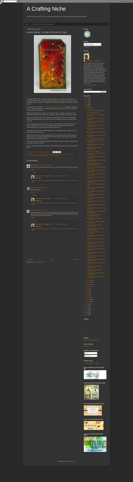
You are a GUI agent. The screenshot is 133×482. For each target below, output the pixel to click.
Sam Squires (87, 346)
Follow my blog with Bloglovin (91, 340)
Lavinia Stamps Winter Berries (42, 155)
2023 (86, 104)
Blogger (73, 461)
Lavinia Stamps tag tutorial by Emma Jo (53, 107)
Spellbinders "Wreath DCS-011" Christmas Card (94, 148)
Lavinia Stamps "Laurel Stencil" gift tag (95, 138)
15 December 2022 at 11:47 (61, 176)
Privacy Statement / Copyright (92, 363)
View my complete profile (90, 85)
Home (27, 24)
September (89, 284)
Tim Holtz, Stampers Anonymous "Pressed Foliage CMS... (94, 164)
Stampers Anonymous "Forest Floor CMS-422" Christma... (95, 229)
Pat (32, 210)
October (89, 282)
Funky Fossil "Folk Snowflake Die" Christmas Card (94, 270)
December (89, 108)
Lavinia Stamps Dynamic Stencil (64, 154)
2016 (86, 314)
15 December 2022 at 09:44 (45, 165)
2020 (86, 306)
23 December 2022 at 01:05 (40, 210)
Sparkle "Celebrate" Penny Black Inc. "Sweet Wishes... (95, 188)
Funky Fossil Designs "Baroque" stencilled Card (94, 219)
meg (32, 187)
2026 (86, 98)
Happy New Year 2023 (92, 112)
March (88, 297)
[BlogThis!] (55, 152)
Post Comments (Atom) (39, 262)
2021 (86, 304)
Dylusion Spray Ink (35, 154)
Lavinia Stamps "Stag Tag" (92, 151)
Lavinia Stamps (52, 154)
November (89, 280)
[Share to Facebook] (58, 152)
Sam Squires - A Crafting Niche (43, 176)
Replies (34, 172)
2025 (86, 100)
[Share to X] (57, 152)
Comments (88, 356)
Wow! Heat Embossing (54, 155)
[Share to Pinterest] (60, 152)
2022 (86, 107)
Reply (32, 169)
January (89, 301)
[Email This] (53, 152)
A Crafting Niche (46, 9)
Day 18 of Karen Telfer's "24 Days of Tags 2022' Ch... (95, 122)
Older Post (75, 259)
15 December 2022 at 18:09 (61, 198)
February (89, 299)
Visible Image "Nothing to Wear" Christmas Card (94, 267)
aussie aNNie (34, 165)
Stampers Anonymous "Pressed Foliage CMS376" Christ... (96, 161)
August (88, 286)
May (88, 293)
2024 (86, 102)
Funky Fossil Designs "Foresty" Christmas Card (94, 225)
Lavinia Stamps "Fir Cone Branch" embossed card (94, 246)
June (88, 291)
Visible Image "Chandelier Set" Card (95, 110)
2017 (86, 312)
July (88, 288)
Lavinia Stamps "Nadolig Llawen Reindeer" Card (94, 256)
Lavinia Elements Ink (44, 154)
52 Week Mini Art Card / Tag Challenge (42, 24)
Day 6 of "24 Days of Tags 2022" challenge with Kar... (94, 215)
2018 (86, 310)
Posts (87, 353)
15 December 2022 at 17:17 (41, 187)
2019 (86, 308)
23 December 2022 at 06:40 (61, 224)
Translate (95, 46)
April (88, 295)
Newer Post (30, 259)
